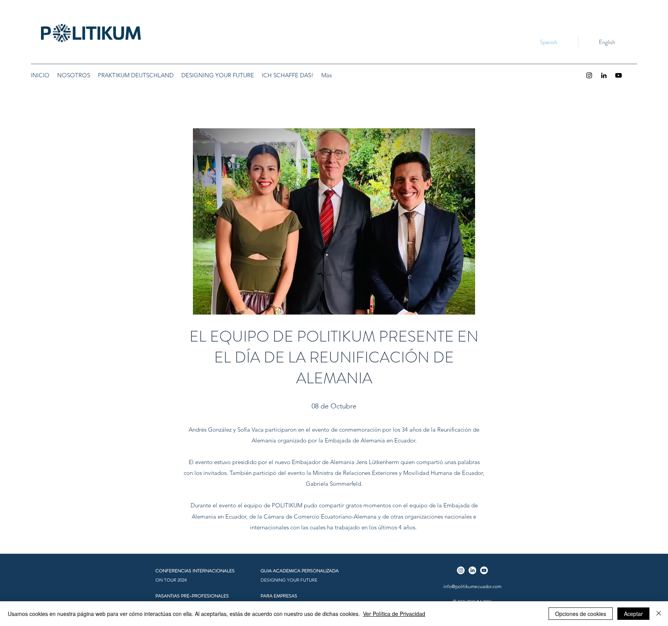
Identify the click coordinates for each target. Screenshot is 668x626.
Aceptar (633, 613)
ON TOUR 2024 (171, 580)
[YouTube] (618, 75)
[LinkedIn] (604, 75)
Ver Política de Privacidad (394, 613)
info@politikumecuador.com (472, 586)
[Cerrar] (658, 613)
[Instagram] (589, 75)
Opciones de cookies (580, 613)
